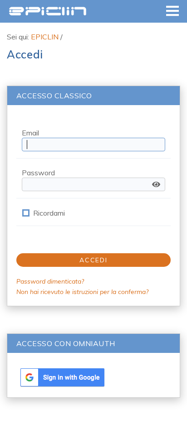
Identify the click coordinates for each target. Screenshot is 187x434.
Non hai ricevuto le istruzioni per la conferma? (82, 292)
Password (38, 172)
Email (30, 132)
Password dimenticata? (50, 281)
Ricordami (49, 212)
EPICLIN (47, 11)
